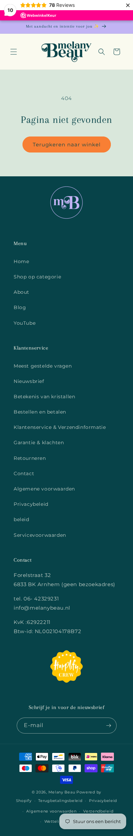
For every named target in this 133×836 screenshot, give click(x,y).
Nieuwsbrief (29, 381)
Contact (24, 473)
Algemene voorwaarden (44, 489)
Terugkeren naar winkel (67, 144)
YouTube (24, 323)
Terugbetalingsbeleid (60, 800)
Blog (20, 307)
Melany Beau (61, 792)
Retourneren (30, 458)
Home (21, 261)
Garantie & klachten (39, 442)
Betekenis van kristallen (44, 396)
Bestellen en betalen (40, 412)
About (21, 292)
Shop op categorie (37, 277)
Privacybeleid (31, 504)
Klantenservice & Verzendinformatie (60, 427)
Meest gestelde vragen (43, 366)
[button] (13, 51)
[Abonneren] (108, 726)
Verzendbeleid (98, 811)
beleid (21, 519)
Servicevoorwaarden (40, 535)
